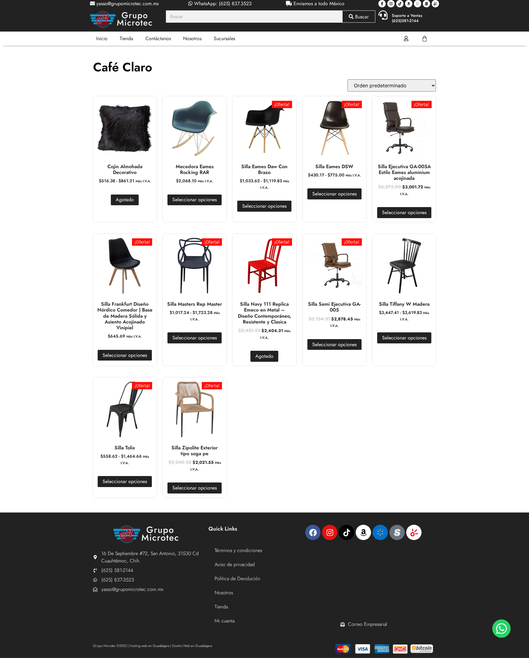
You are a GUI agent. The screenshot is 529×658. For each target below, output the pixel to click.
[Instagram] (391, 3)
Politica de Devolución (237, 578)
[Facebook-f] (382, 3)
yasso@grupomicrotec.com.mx (127, 3)
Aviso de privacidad (235, 564)
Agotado (125, 199)
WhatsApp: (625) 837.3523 (222, 3)
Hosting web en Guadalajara (149, 645)
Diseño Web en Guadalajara (192, 645)
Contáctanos (158, 38)
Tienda (126, 38)
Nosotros (192, 38)
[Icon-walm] (417, 3)
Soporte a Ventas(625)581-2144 (407, 18)
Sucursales (224, 38)
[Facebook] (313, 532)
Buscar (361, 16)
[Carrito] (424, 38)
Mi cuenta (224, 620)
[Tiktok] (399, 3)
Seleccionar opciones (194, 199)
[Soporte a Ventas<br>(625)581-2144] (383, 15)
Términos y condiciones (238, 550)
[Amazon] (408, 3)
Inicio (101, 38)
